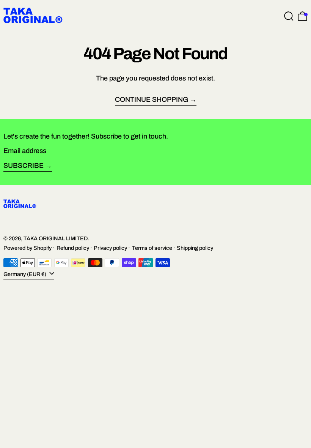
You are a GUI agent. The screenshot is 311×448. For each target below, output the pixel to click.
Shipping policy (195, 248)
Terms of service (152, 248)
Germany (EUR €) (25, 274)
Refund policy (73, 248)
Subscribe (23, 165)
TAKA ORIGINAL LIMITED (56, 238)
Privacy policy (110, 248)
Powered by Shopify (27, 248)
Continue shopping (151, 99)
